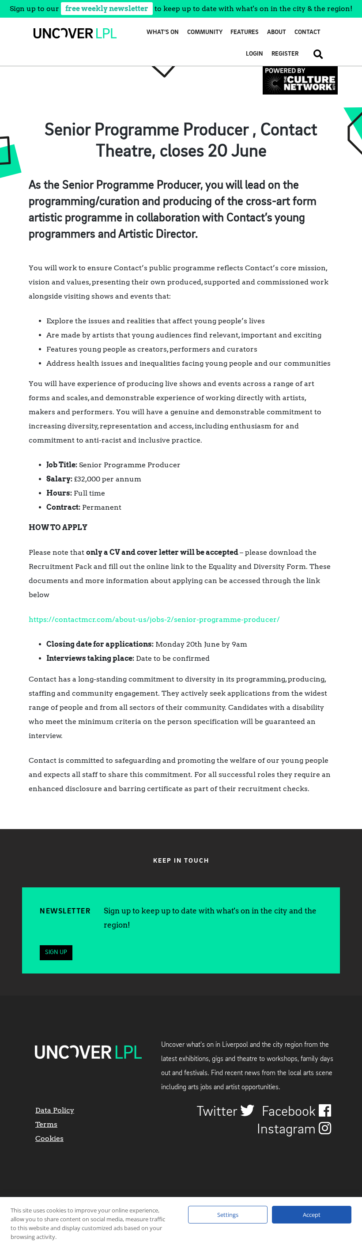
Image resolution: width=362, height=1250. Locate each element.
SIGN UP (56, 952)
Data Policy (54, 1110)
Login (254, 54)
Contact (307, 32)
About (276, 32)
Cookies (49, 1138)
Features (244, 32)
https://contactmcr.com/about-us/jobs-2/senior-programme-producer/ (154, 619)
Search (315, 54)
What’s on (163, 32)
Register (285, 54)
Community (204, 32)
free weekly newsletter (106, 8)
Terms (46, 1124)
